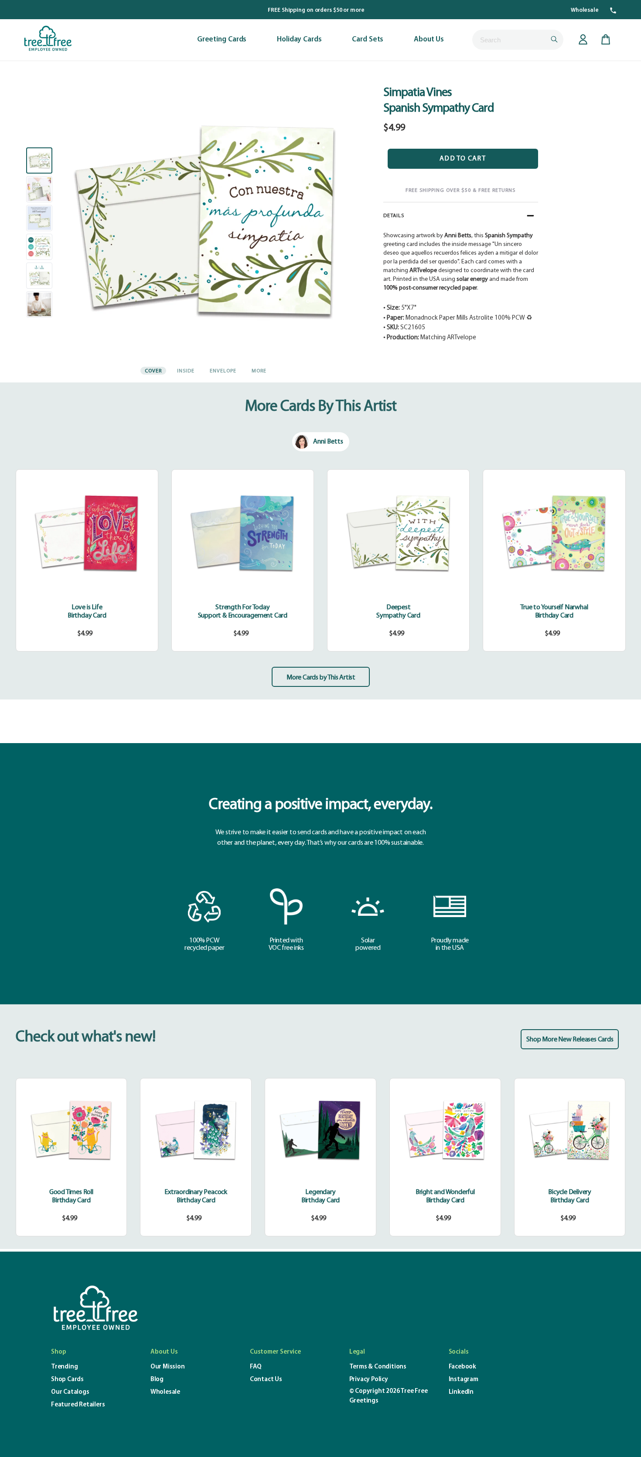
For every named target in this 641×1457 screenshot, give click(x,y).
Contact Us (266, 1379)
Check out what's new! (85, 1037)
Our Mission (167, 1367)
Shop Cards (67, 1379)
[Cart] (605, 39)
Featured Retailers (78, 1405)
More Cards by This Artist (320, 677)
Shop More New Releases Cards (569, 1039)
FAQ (256, 1367)
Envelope (223, 371)
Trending (64, 1367)
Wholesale (585, 10)
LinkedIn (461, 1392)
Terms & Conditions (377, 1367)
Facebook (462, 1367)
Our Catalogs (70, 1392)
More (259, 371)
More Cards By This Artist (320, 407)
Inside (185, 371)
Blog (157, 1379)
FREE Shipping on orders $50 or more (316, 10)
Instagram (463, 1379)
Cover (153, 371)
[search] (517, 40)
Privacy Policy (368, 1379)
